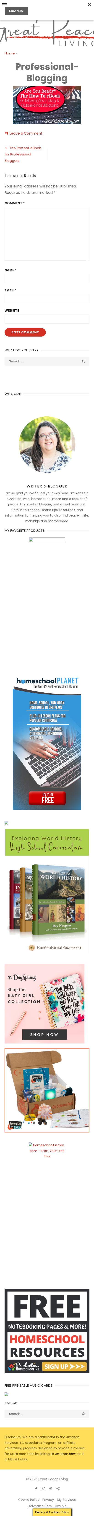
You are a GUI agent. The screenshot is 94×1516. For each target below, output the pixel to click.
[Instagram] (43, 1488)
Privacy (48, 1499)
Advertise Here (40, 1506)
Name (10, 270)
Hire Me (61, 1506)
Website (12, 310)
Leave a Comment (25, 133)
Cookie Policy (28, 1499)
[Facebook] (36, 1488)
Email (10, 290)
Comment (15, 203)
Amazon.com (65, 1454)
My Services (66, 1499)
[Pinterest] (51, 1488)
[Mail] (58, 1488)
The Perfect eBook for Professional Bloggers (23, 154)
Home (10, 53)
